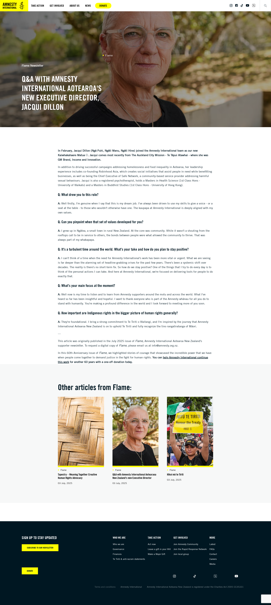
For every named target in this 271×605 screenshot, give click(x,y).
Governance (118, 549)
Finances (117, 554)
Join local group (181, 554)
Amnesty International (131, 587)
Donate (103, 5)
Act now (152, 544)
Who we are (118, 544)
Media (212, 563)
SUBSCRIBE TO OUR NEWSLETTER (40, 547)
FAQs (212, 549)
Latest (212, 544)
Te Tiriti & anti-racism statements (129, 559)
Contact (213, 554)
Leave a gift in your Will (159, 549)
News (88, 5)
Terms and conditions (105, 587)
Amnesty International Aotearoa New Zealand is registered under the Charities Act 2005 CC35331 (195, 587)
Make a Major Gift (156, 554)
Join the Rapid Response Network (190, 549)
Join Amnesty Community (185, 544)
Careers (213, 559)
